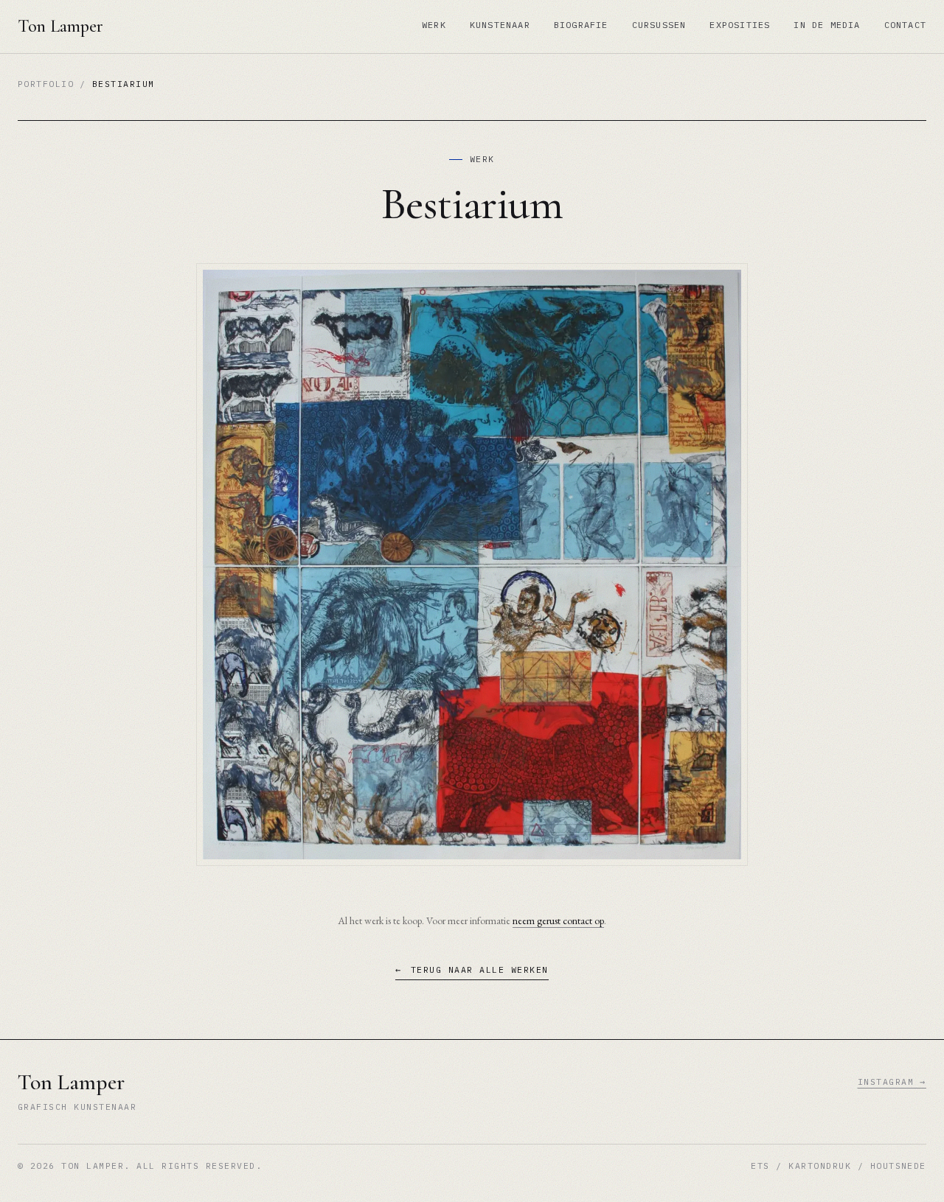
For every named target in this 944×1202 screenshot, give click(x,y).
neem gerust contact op (558, 920)
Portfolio (46, 83)
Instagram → (892, 1081)
